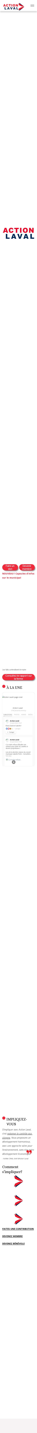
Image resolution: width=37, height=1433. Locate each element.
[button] (18, 653)
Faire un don (10, 567)
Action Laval (18, 708)
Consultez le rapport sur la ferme (18, 677)
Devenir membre (27, 567)
